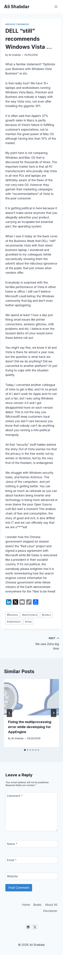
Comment (14, 796)
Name (12, 844)
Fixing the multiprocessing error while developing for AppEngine (29, 727)
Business (23, 24)
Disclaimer (50, 911)
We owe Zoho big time (47, 643)
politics (46, 615)
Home (26, 904)
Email (11, 860)
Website (12, 876)
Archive (10, 24)
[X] (35, 927)
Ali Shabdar (15, 55)
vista (28, 621)
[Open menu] (56, 6)
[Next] (53, 713)
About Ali (51, 904)
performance (30, 615)
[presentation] (31, 697)
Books (37, 904)
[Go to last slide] (9, 713)
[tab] (25, 750)
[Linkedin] (28, 927)
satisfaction (14, 621)
